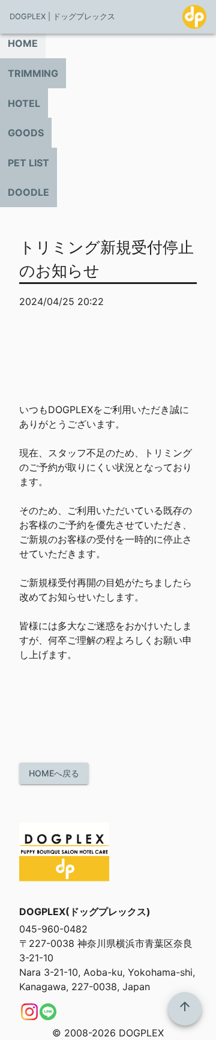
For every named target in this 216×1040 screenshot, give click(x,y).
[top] (185, 1009)
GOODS (26, 133)
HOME (23, 43)
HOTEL (24, 103)
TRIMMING (33, 73)
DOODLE (28, 192)
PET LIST (28, 163)
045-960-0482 (53, 929)
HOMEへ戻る (54, 773)
